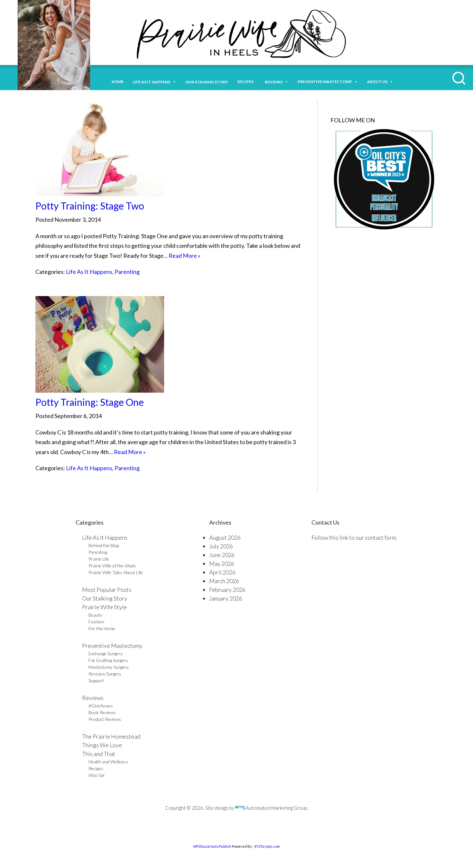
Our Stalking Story (104, 598)
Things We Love (102, 745)
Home (118, 81)
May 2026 (221, 563)
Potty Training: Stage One (89, 402)
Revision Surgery (104, 673)
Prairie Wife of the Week (112, 565)
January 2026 (225, 598)
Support (96, 680)
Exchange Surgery (105, 653)
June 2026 (222, 554)
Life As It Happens (89, 271)
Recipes (246, 81)
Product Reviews (104, 719)
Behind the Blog (103, 545)
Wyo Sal (96, 775)
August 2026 (225, 537)
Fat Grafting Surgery (108, 660)
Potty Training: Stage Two (89, 205)
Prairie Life (98, 559)
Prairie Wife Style (104, 607)
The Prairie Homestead (111, 736)
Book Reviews (102, 712)
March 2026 (224, 580)
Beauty (95, 615)
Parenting (127, 271)
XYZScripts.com (267, 846)
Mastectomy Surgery (108, 667)
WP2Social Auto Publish (212, 846)
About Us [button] (377, 81)
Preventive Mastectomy (325, 81)
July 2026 (221, 546)
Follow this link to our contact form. (354, 537)
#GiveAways (100, 705)
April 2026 (222, 572)
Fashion (96, 621)
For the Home (101, 628)
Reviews (93, 697)
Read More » (184, 255)
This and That (98, 753)
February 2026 (227, 589)
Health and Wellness (108, 761)
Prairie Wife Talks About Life (115, 572)
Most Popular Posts (106, 589)
